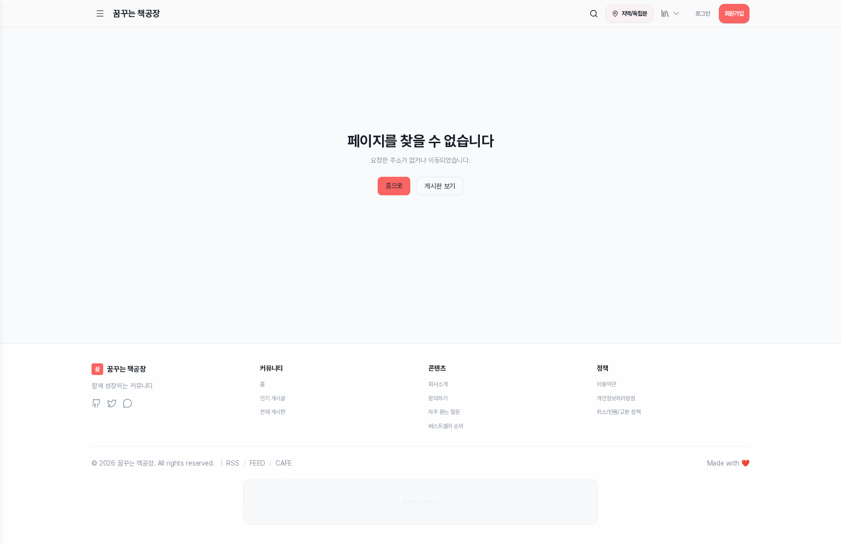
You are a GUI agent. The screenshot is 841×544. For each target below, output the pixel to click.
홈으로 (394, 185)
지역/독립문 (634, 13)
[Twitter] (112, 403)
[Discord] (127, 403)
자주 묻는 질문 (444, 412)
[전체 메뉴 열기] (100, 13)
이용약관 (606, 384)
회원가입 (734, 13)
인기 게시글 (272, 398)
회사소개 (437, 384)
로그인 (702, 13)
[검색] (594, 13)
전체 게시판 (272, 412)
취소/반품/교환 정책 (618, 412)
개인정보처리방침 (616, 398)
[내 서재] (671, 13)
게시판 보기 (439, 186)
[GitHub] (96, 403)
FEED (257, 463)
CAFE (283, 463)
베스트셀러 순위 (445, 426)
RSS (232, 463)
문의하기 (437, 398)
